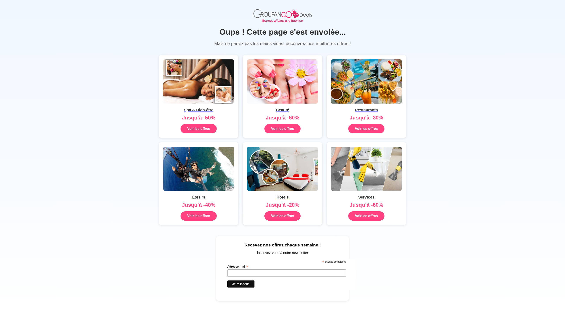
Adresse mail (237, 267)
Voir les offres (198, 129)
